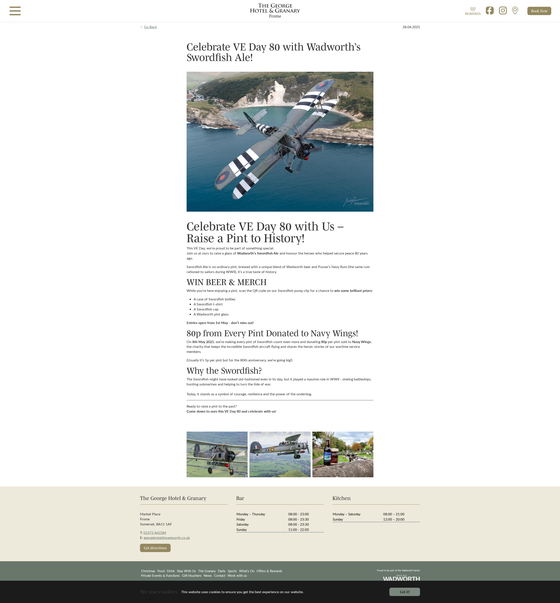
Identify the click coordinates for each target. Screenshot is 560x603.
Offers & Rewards (269, 571)
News (208, 575)
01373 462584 (155, 532)
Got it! (405, 592)
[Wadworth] (280, 11)
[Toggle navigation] (15, 11)
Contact (219, 575)
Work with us (237, 575)
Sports (232, 571)
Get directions (155, 548)
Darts (222, 571)
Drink (171, 571)
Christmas (148, 571)
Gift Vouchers (191, 575)
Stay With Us (186, 571)
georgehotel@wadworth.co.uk (167, 537)
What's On (246, 571)
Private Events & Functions (160, 575)
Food (161, 571)
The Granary (207, 571)
